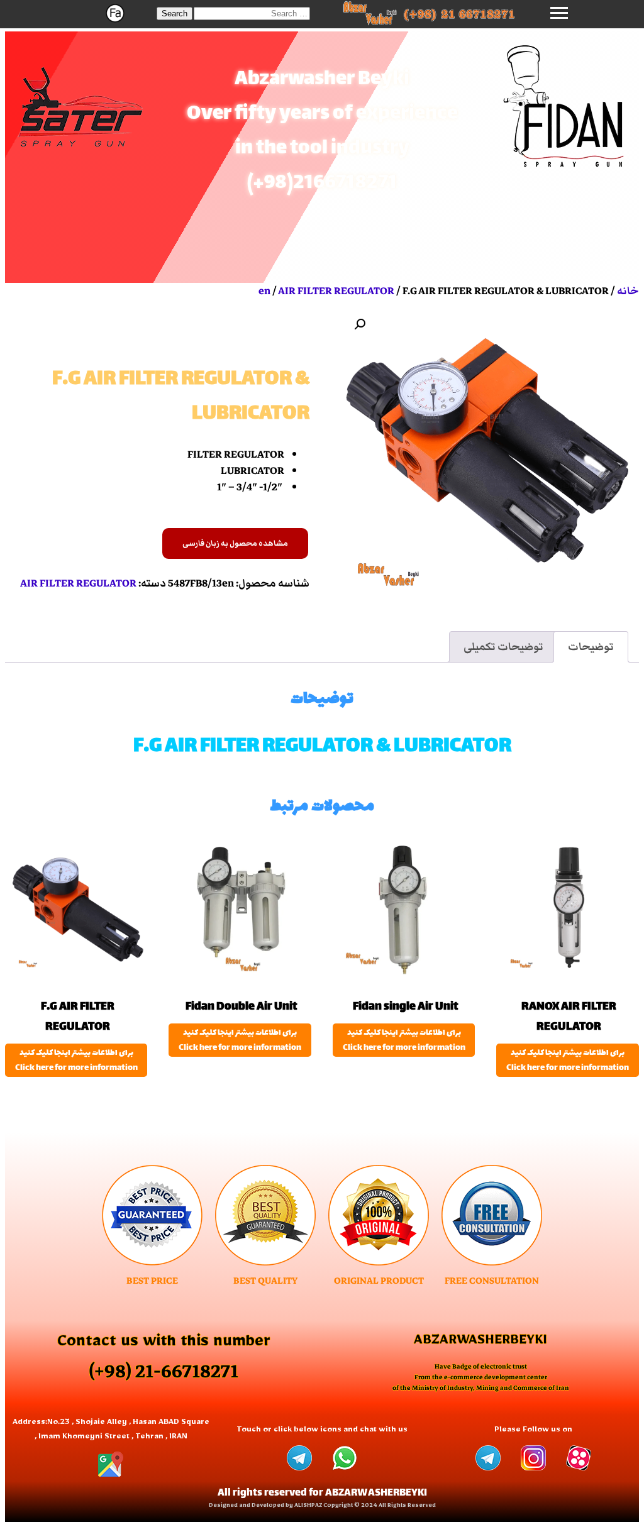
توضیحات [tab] (591, 647)
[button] (174, 13)
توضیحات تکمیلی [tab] (503, 647)
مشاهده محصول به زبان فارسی (235, 543)
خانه (628, 291)
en (264, 291)
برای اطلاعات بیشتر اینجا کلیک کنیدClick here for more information (567, 1060)
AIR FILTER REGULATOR (336, 291)
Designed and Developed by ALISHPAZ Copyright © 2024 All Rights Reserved (322, 1506)
